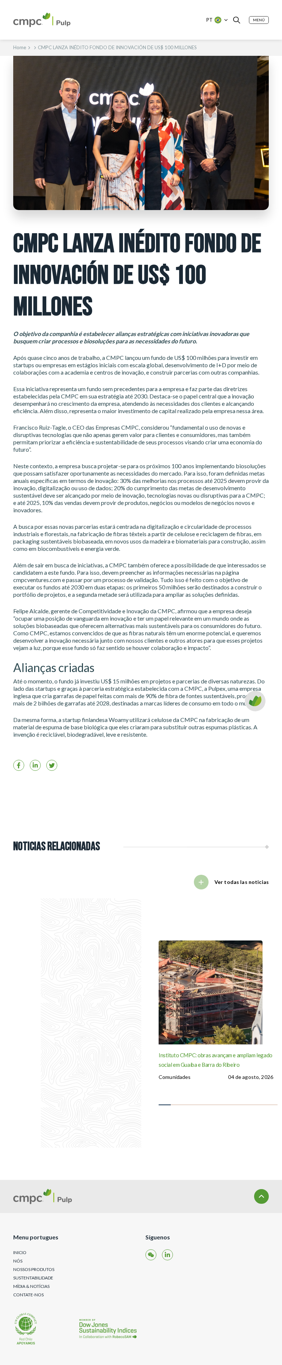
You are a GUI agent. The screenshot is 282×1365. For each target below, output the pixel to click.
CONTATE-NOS (28, 1294)
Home (19, 47)
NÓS (17, 1261)
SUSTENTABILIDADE (33, 1278)
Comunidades (175, 1077)
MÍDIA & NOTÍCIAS (31, 1286)
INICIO (19, 1252)
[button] (259, 20)
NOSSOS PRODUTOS (33, 1269)
